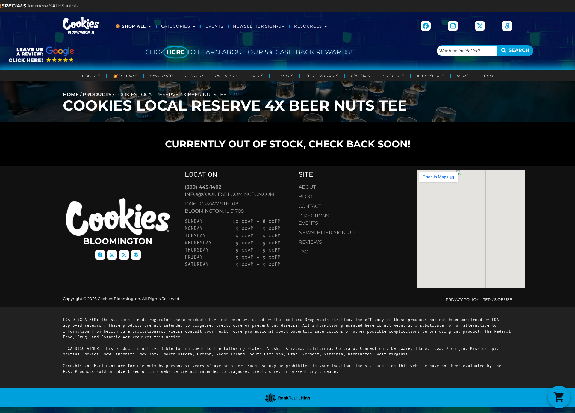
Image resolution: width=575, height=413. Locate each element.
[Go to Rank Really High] (287, 397)
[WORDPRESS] (136, 255)
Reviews (310, 242)
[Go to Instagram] (453, 26)
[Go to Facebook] (426, 26)
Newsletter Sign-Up (259, 26)
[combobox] (467, 50)
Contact (310, 206)
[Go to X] (480, 26)
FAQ (303, 252)
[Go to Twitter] (124, 255)
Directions (314, 216)
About (307, 187)
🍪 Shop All (130, 26)
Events (214, 26)
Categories (175, 26)
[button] (559, 397)
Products (97, 94)
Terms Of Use (497, 299)
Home (71, 94)
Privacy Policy (462, 299)
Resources (308, 26)
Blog (305, 196)
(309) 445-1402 (203, 187)
